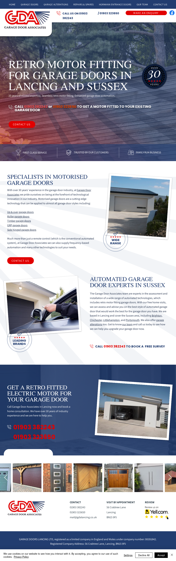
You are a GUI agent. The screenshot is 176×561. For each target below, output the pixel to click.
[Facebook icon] (172, 12)
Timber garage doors (19, 221)
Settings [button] (128, 555)
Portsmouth (133, 320)
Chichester (96, 320)
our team (127, 324)
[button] (29, 4)
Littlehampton (111, 320)
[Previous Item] (6, 477)
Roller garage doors (18, 216)
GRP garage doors (17, 225)
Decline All (144, 555)
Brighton (157, 315)
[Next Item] (170, 477)
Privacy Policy (21, 556)
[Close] (172, 555)
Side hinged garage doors (21, 230)
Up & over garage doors (20, 212)
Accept (161, 555)
